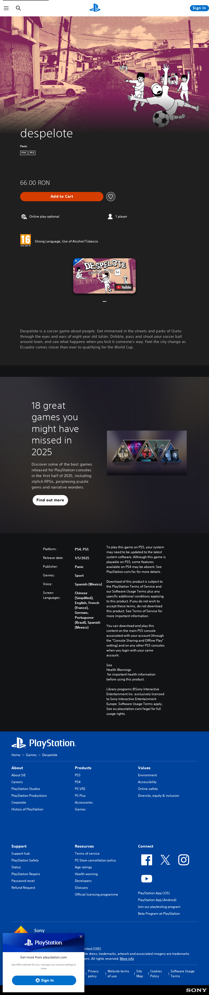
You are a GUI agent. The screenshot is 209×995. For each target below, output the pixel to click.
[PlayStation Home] (95, 8)
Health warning (86, 874)
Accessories (84, 802)
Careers (17, 782)
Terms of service (87, 853)
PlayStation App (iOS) (154, 893)
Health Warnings (118, 670)
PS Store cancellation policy (95, 860)
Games (31, 755)
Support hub (20, 853)
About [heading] (17, 767)
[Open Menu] (6, 8)
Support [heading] (18, 846)
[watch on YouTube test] (124, 287)
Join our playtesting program (159, 906)
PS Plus (80, 795)
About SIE (18, 775)
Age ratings (83, 867)
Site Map (139, 973)
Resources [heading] (84, 846)
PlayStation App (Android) (157, 900)
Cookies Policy (156, 973)
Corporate (18, 802)
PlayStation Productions (29, 795)
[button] (104, 276)
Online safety (148, 788)
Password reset (23, 880)
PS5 (78, 775)
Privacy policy (93, 973)
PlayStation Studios (25, 788)
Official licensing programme (96, 894)
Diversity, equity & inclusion (158, 795)
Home (15, 755)
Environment (147, 775)
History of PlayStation (27, 809)
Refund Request (23, 887)
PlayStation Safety (25, 860)
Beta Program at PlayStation (159, 913)
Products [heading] (83, 767)
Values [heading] (144, 767)
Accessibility (147, 782)
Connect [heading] (145, 846)
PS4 (78, 782)
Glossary (81, 887)
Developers (83, 880)
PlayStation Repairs (25, 874)
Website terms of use (118, 973)
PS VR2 (80, 788)
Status (16, 867)
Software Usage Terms (183, 973)
